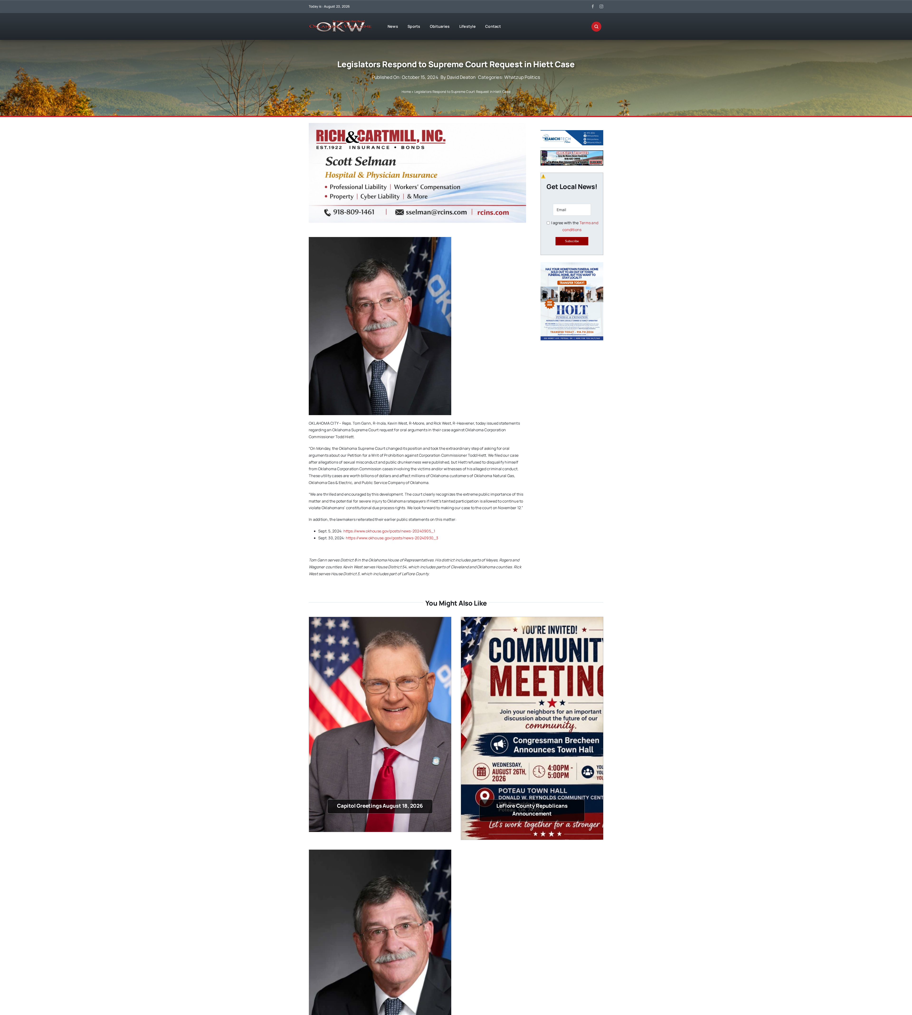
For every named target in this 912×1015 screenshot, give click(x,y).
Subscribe (572, 241)
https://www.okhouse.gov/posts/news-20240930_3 (392, 538)
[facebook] (593, 6)
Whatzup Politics (522, 77)
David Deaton (461, 77)
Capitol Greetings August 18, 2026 (380, 805)
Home (406, 91)
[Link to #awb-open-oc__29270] (596, 27)
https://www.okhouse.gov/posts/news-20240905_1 (389, 531)
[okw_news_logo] (340, 22)
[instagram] (601, 6)
